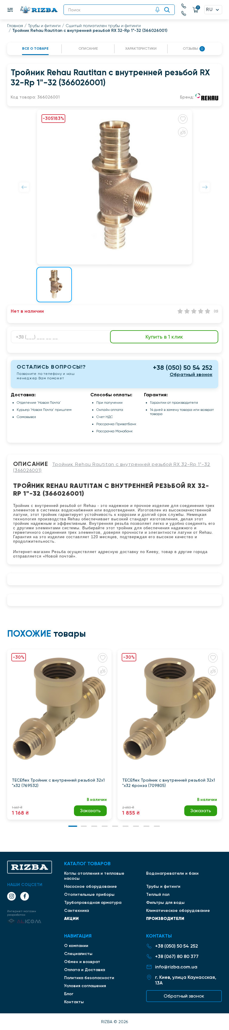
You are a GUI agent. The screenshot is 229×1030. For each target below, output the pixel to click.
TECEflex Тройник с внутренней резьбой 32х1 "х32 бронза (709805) (168, 783)
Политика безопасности (89, 977)
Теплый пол (157, 894)
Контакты (74, 1001)
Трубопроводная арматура (92, 902)
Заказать (90, 810)
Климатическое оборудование (178, 910)
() (216, 311)
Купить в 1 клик (164, 337)
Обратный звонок (191, 374)
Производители (165, 918)
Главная (15, 25)
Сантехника (76, 910)
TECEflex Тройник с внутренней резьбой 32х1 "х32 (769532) (58, 783)
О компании (76, 945)
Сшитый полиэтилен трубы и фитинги (103, 25)
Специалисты (78, 953)
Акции (71, 918)
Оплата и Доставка (84, 969)
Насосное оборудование (90, 886)
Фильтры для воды (165, 902)
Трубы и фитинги (44, 25)
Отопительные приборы (89, 894)
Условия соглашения (85, 985)
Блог (68, 993)
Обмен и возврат (82, 961)
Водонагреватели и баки (172, 873)
